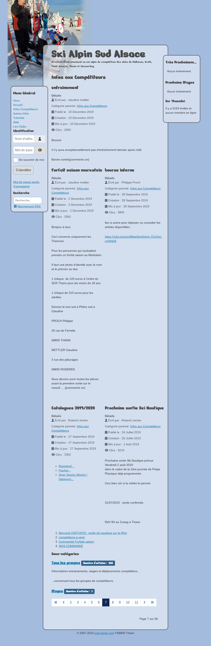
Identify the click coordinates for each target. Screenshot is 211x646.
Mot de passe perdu (26, 182)
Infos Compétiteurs (25, 109)
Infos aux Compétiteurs (92, 105)
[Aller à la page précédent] (63, 602)
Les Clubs (19, 126)
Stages (57, 590)
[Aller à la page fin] (152, 602)
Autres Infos (21, 113)
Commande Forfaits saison (76, 541)
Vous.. (17, 100)
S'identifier (23, 170)
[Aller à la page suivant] (144, 602)
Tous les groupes (66, 562)
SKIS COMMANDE (71, 546)
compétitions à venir (72, 537)
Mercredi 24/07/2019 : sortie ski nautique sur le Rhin (93, 533)
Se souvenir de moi (31, 159)
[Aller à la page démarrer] (56, 602)
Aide (16, 122)
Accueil (17, 104)
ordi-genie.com (104, 633)
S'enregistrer (21, 186)
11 (136, 602)
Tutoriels (18, 117)
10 (128, 602)
